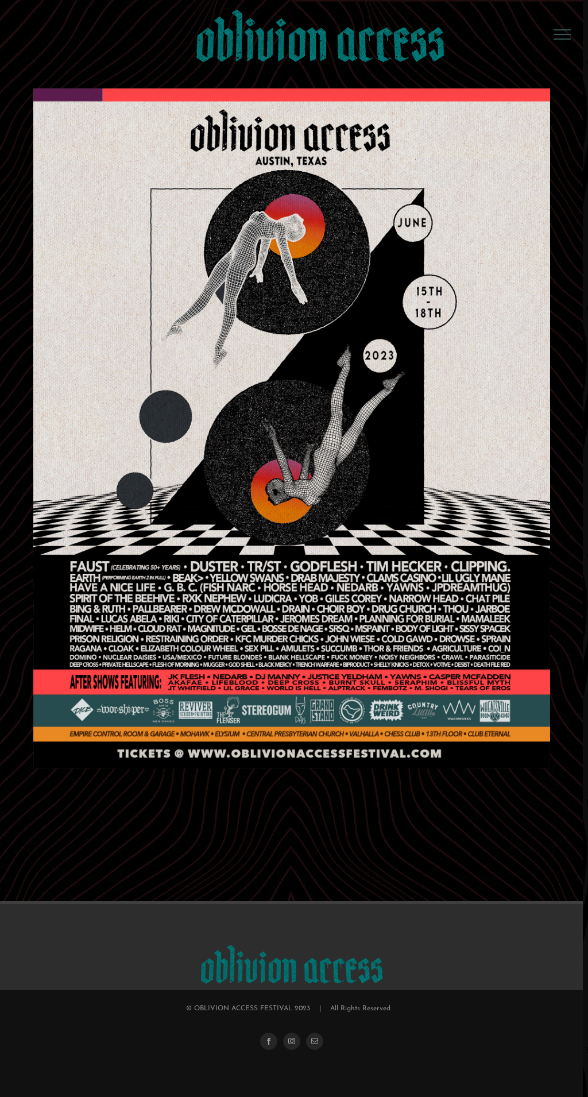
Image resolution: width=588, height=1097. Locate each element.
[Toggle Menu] (562, 34)
